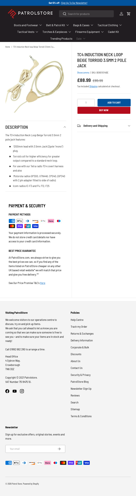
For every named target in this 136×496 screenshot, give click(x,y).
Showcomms (83, 72)
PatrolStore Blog (80, 381)
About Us (75, 361)
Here (42, 282)
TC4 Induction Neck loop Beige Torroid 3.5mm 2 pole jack (34, 47)
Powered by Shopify (31, 483)
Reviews (75, 395)
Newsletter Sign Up (81, 388)
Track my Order (79, 326)
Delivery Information (82, 340)
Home (7, 47)
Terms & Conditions (81, 416)
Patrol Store (17, 483)
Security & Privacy (81, 374)
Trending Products (61, 38)
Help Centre (77, 319)
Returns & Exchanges (82, 333)
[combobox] (86, 13)
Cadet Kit (113, 31)
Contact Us (76, 367)
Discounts (76, 354)
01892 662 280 (18, 349)
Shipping (93, 86)
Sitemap (75, 409)
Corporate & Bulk (80, 347)
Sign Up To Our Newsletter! (74, 2)
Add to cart (114, 102)
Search (74, 402)
